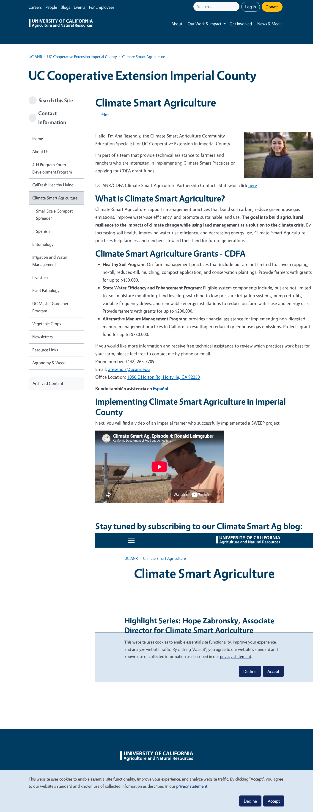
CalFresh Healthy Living (53, 185)
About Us (40, 151)
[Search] (236, 6)
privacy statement (191, 786)
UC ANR (35, 56)
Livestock (40, 277)
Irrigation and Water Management (49, 260)
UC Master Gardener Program (50, 307)
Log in (250, 6)
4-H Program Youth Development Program (52, 168)
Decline (250, 801)
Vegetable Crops (46, 323)
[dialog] (156, 791)
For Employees (101, 7)
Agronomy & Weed (49, 362)
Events (79, 7)
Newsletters (42, 336)
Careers (35, 7)
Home (37, 138)
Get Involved (241, 23)
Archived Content (48, 383)
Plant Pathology (46, 290)
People (51, 7)
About (176, 23)
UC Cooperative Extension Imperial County (82, 56)
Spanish (43, 231)
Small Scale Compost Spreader (54, 214)
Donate (272, 6)
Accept (274, 801)
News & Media (270, 23)
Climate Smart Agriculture (54, 198)
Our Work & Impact (204, 23)
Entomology (43, 244)
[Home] (61, 23)
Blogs (65, 7)
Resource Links (45, 350)
